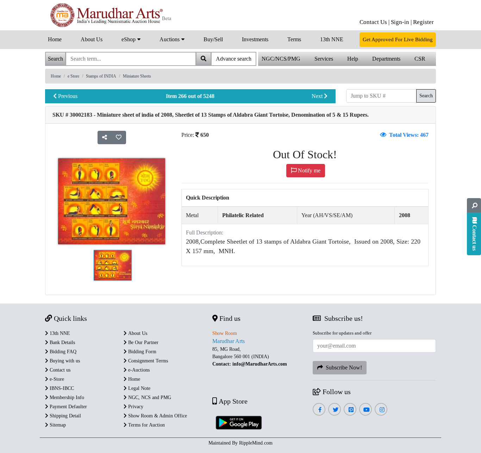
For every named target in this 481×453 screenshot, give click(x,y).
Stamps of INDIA (101, 76)
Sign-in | (401, 22)
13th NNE (331, 39)
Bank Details (61, 342)
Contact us (59, 370)
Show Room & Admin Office (157, 415)
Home (55, 39)
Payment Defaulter (67, 406)
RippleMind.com (256, 443)
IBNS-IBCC (61, 388)
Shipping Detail (64, 415)
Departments (386, 59)
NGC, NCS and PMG (149, 397)
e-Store (56, 379)
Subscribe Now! (342, 368)
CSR (419, 59)
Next (318, 96)
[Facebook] (319, 410)
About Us (91, 39)
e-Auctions (138, 370)
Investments (255, 39)
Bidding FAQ (62, 351)
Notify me (308, 170)
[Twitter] (334, 410)
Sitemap (57, 425)
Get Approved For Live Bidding (398, 39)
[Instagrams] (381, 410)
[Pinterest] (350, 410)
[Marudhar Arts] (109, 15)
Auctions (170, 39)
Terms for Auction (146, 425)
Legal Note (138, 388)
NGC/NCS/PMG (281, 59)
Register (423, 22)
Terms (294, 39)
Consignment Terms (147, 360)
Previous (67, 96)
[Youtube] (366, 410)
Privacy (135, 406)
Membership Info (66, 397)
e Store (73, 76)
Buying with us (64, 360)
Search (426, 95)
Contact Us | (374, 22)
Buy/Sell (213, 39)
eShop (129, 39)
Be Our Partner (142, 342)
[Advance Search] (474, 205)
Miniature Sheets (137, 76)
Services (323, 59)
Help (352, 59)
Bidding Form (141, 351)
